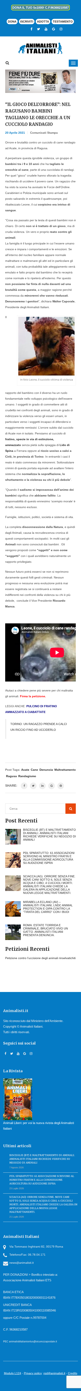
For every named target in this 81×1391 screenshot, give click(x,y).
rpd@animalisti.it (54, 1373)
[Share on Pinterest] (60, 786)
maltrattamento (65, 769)
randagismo (27, 776)
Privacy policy (33, 1373)
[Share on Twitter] (33, 786)
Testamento (63, 21)
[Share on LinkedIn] (42, 786)
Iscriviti (26, 21)
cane (34, 769)
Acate (25, 769)
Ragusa (11, 776)
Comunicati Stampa (44, 132)
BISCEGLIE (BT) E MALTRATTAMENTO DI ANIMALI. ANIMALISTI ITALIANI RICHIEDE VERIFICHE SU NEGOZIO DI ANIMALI (42, 1159)
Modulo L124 (12, 1373)
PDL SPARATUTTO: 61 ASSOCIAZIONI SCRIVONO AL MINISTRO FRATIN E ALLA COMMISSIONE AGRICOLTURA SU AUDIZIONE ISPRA (41, 1180)
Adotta (43, 21)
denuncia (46, 769)
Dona (12, 21)
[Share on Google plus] (51, 786)
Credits (72, 1373)
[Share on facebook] (24, 786)
